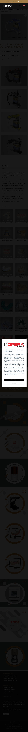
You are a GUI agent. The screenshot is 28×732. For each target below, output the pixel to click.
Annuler (14, 383)
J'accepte (14, 379)
